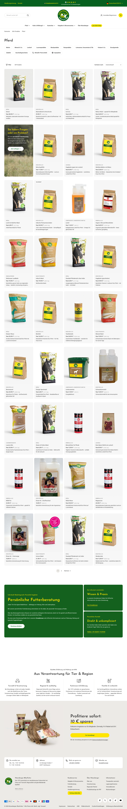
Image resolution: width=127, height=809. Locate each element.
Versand (43, 806)
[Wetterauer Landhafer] (18, 255)
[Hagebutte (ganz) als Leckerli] (78, 144)
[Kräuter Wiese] (18, 310)
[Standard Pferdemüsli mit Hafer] (78, 532)
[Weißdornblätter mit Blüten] (108, 144)
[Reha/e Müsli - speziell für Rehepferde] (108, 88)
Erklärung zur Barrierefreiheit (114, 806)
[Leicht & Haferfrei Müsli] (18, 199)
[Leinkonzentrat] (78, 366)
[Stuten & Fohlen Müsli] (48, 421)
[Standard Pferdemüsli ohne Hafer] (78, 255)
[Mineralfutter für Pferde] (78, 421)
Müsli (7, 109)
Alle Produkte (16, 31)
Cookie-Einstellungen (98, 806)
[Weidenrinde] (108, 532)
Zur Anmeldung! (89, 735)
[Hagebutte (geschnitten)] (108, 255)
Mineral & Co (99, 220)
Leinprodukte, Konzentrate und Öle (75, 220)
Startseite (7, 31)
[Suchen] (28, 15)
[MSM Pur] (18, 477)
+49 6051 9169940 (74, 763)
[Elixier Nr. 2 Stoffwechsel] (48, 477)
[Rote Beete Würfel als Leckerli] (108, 421)
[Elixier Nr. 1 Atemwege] (18, 532)
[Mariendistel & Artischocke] (48, 88)
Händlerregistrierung (10, 3)
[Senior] (18, 88)
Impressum (62, 806)
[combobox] (17, 15)
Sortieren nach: (99, 65)
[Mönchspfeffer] (48, 144)
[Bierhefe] (48, 310)
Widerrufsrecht (85, 806)
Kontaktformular (103, 763)
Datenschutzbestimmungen (100, 740)
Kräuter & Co (39, 109)
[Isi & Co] (78, 88)
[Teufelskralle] (78, 310)
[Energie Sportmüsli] (48, 366)
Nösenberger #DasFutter (16, 806)
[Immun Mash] (48, 532)
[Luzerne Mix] (18, 421)
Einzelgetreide (10, 276)
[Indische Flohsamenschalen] (48, 199)
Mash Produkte (40, 276)
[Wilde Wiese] (78, 477)
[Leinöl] (78, 199)
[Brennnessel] (18, 366)
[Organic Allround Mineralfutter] (108, 199)
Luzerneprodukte (11, 442)
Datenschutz (71, 806)
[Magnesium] (108, 477)
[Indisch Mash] (48, 255)
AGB (78, 806)
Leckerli (68, 165)
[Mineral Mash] (108, 310)
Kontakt (20, 3)
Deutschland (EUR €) (115, 3)
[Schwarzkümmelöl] (108, 366)
